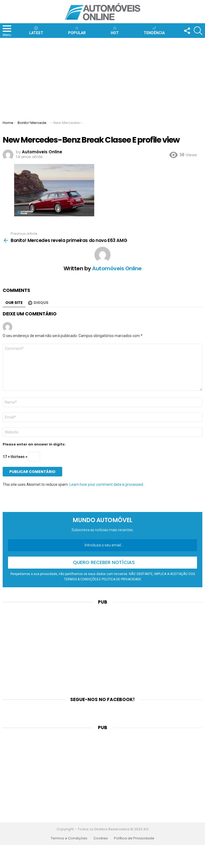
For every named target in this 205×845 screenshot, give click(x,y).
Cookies (100, 838)
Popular (77, 33)
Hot (115, 33)
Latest (36, 33)
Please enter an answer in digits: (34, 444)
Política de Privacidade (134, 838)
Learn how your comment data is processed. (106, 484)
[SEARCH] (198, 30)
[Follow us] (187, 30)
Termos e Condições (69, 838)
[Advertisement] (102, 78)
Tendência (154, 33)
